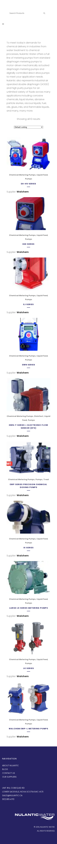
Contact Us (8, 773)
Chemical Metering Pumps (22, 175)
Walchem (23, 191)
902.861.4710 (23, 8)
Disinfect (38, 416)
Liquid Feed (42, 175)
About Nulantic (10, 765)
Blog (5, 769)
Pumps (28, 179)
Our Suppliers (9, 776)
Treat (46, 479)
